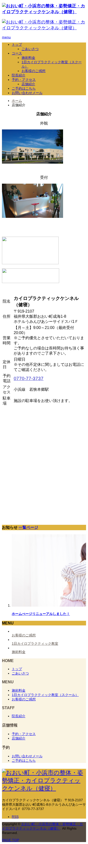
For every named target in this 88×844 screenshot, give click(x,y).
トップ (17, 44)
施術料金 (28, 58)
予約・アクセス (24, 80)
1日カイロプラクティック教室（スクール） (45, 695)
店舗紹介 (28, 84)
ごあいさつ (30, 49)
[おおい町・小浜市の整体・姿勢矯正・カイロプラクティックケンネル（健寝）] (44, 11)
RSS (15, 817)
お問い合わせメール (27, 93)
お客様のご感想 (33, 71)
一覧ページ (28, 527)
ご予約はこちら (24, 88)
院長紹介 (18, 75)
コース (17, 53)
